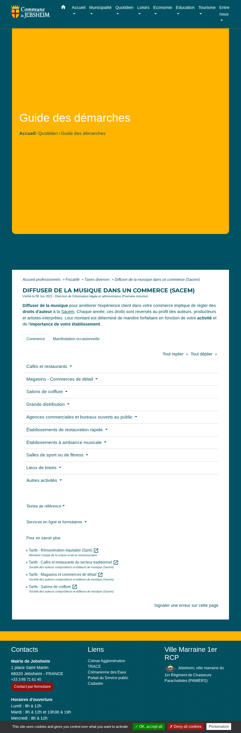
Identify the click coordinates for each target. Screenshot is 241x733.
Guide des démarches (83, 133)
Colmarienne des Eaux (107, 672)
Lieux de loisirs (42, 467)
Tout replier (176, 354)
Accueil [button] (78, 7)
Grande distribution (46, 404)
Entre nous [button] (224, 10)
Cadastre (95, 683)
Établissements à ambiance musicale (64, 442)
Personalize (219, 727)
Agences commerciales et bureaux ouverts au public (80, 417)
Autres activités (42, 480)
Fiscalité (72, 280)
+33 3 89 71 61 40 (26, 679)
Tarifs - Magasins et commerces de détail (66, 574)
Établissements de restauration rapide (65, 429)
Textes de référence (43, 506)
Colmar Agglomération (106, 661)
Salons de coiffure (45, 391)
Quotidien (48, 133)
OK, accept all (150, 727)
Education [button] (185, 7)
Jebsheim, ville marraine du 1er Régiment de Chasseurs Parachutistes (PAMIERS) (194, 674)
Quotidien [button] (124, 7)
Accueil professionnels (42, 280)
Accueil (27, 133)
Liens (96, 649)
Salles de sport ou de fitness (55, 454)
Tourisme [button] (207, 7)
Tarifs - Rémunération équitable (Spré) (64, 550)
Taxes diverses (97, 280)
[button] (63, 8)
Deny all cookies (187, 727)
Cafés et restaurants (47, 366)
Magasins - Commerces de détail (60, 379)
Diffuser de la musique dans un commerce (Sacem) (157, 280)
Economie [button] (162, 7)
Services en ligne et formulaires (54, 522)
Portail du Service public (108, 678)
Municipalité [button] (100, 7)
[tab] (36, 338)
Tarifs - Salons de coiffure (53, 587)
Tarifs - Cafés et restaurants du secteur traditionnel (74, 562)
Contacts (24, 649)
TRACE (94, 667)
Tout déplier (204, 354)
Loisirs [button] (143, 7)
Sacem (67, 311)
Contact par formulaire (32, 687)
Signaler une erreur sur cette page (186, 605)
